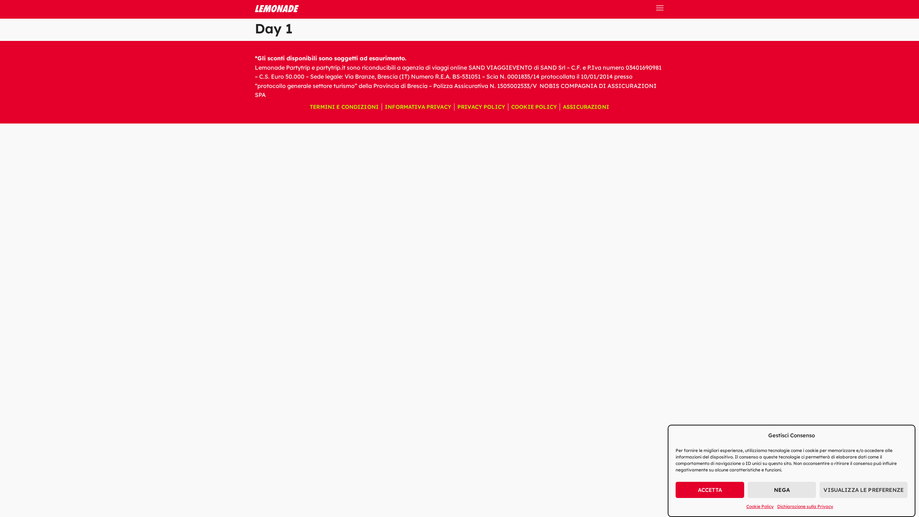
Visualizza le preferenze (864, 489)
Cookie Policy (760, 506)
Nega (782, 489)
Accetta (710, 489)
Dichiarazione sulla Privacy (805, 506)
